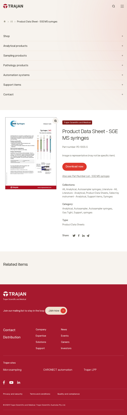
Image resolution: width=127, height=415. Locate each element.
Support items (94, 197)
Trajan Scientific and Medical (77, 122)
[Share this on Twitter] (74, 236)
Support (78, 213)
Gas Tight (67, 213)
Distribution (12, 337)
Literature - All (109, 189)
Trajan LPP (90, 370)
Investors (66, 348)
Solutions (41, 342)
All (11, 22)
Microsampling (12, 370)
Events (65, 336)
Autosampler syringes (89, 189)
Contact (9, 330)
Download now (74, 166)
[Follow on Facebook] (4, 382)
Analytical (71, 189)
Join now (53, 310)
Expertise (41, 336)
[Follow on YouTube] (11, 382)
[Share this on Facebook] (78, 236)
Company (41, 330)
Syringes (108, 197)
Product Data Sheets (97, 193)
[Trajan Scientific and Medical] (33, 6)
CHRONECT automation (57, 370)
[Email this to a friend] (88, 236)
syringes (87, 213)
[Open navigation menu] (122, 6)
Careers (65, 342)
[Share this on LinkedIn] (83, 236)
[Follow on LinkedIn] (19, 382)
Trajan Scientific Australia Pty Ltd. (50, 405)
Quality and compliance (68, 394)
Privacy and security (12, 394)
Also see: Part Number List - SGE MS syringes (85, 176)
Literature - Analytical (73, 193)
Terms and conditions (40, 394)
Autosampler (81, 209)
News (64, 330)
